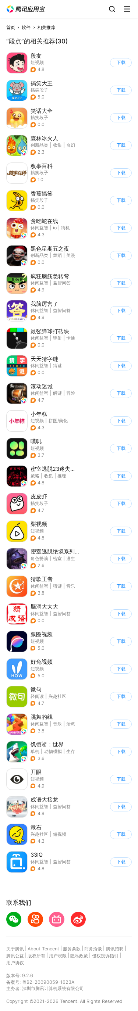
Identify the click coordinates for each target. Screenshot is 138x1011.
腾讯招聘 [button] (115, 948)
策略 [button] (35, 475)
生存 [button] (70, 751)
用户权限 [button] (58, 955)
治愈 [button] (70, 724)
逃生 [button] (70, 558)
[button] (25, 9)
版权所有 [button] (36, 955)
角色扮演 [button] (39, 558)
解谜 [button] (57, 393)
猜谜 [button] (57, 365)
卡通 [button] (70, 338)
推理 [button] (61, 475)
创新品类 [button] (39, 145)
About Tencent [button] (43, 948)
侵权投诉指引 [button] (105, 955)
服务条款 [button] (72, 948)
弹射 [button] (57, 338)
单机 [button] (35, 751)
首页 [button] (10, 27)
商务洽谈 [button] (93, 948)
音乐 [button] (70, 586)
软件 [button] (26, 27)
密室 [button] (57, 558)
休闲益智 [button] (39, 227)
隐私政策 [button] (79, 955)
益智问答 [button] (62, 283)
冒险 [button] (70, 393)
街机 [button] (65, 227)
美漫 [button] (70, 255)
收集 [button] (57, 145)
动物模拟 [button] (53, 751)
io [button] (55, 227)
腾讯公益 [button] (15, 955)
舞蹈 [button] (57, 255)
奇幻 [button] (70, 145)
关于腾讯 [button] (15, 948)
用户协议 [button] (15, 962)
